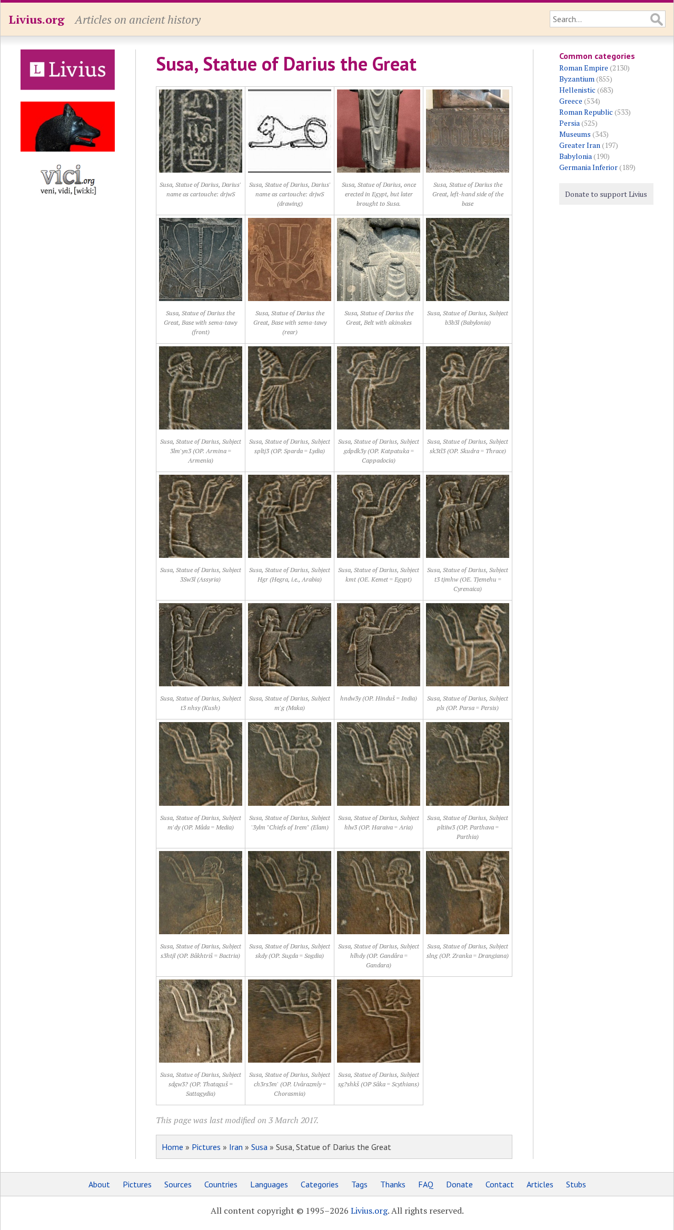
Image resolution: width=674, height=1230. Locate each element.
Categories (320, 1184)
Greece (570, 101)
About (99, 1184)
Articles (540, 1184)
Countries (220, 1184)
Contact (499, 1184)
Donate (459, 1184)
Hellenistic (577, 90)
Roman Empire (583, 68)
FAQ (425, 1184)
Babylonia (575, 156)
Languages (269, 1184)
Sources (178, 1184)
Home (172, 1147)
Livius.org (36, 19)
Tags (359, 1184)
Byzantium (576, 79)
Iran (236, 1147)
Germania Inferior (588, 167)
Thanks (392, 1184)
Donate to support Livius (606, 194)
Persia (569, 123)
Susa (259, 1147)
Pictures (206, 1147)
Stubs (576, 1184)
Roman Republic (586, 112)
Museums (575, 134)
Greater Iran (579, 145)
